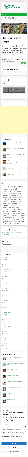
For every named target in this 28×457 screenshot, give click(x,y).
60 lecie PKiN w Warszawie (12, 369)
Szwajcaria (6, 331)
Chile (5, 264)
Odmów (14, 447)
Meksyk (5, 302)
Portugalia (6, 317)
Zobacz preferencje (14, 451)
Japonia (5, 285)
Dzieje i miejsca (8, 193)
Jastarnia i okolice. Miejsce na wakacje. (15, 357)
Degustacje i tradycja (16, 191)
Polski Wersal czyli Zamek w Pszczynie (14, 142)
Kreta (23, 197)
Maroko (5, 297)
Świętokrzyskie (16, 223)
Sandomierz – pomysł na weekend (14, 375)
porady (13, 205)
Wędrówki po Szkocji (12, 217)
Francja (15, 193)
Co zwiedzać (9, 190)
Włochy (19, 219)
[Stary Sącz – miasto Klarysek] (14, 28)
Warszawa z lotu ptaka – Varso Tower (14, 167)
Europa (5, 276)
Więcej (23, 63)
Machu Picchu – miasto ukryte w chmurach (15, 148)
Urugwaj (5, 338)
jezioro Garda (19, 195)
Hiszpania (5, 195)
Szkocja (16, 205)
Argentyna (6, 259)
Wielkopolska (6, 345)
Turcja (5, 336)
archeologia (4, 187)
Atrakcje (12, 186)
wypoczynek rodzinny (12, 209)
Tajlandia (5, 333)
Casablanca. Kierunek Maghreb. (13, 387)
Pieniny (5, 307)
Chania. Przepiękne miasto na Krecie (14, 381)
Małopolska (20, 59)
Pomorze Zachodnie (8, 312)
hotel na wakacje (12, 195)
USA (20, 205)
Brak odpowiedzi (10, 61)
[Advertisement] (14, 120)
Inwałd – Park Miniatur (11, 399)
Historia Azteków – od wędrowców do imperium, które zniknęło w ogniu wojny (15, 161)
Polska (3, 61)
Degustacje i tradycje (8, 269)
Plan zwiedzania (14, 199)
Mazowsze (6, 300)
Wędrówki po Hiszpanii (8, 213)
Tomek (5, 59)
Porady (5, 314)
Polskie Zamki (11, 203)
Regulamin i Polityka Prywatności (13, 455)
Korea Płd (6, 290)
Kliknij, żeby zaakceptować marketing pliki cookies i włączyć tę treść (14, 89)
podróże (5, 201)
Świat (5, 324)
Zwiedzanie (7, 223)
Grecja (19, 193)
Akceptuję (14, 443)
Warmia (5, 343)
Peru (5, 305)
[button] (26, 427)
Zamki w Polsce (19, 221)
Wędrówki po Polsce (11, 215)
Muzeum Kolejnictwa (11, 393)
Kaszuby (5, 288)
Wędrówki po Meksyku (20, 213)
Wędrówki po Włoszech (11, 219)
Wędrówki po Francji (8, 211)
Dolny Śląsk (6, 271)
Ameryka (5, 257)
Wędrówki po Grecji (19, 211)
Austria (5, 262)
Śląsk (5, 319)
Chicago (12, 189)
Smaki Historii (7, 321)
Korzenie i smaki (7, 293)
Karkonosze (4, 197)
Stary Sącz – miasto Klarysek (11, 39)
